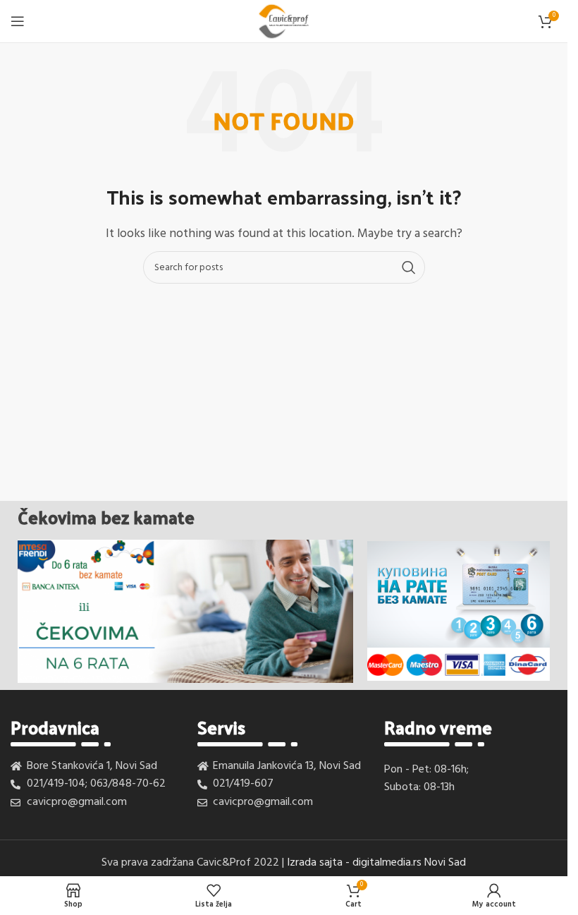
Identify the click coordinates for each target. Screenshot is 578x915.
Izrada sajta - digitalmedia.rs (354, 863)
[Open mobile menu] (18, 21)
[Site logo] (284, 21)
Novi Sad (445, 863)
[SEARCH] (409, 267)
